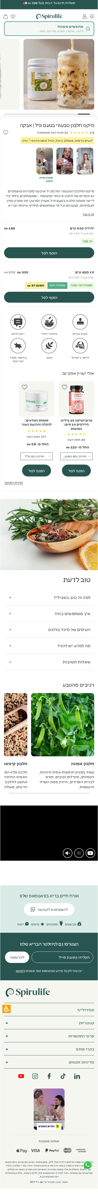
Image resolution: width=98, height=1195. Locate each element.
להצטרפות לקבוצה (52, 909)
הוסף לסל (76, 470)
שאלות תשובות (76, 661)
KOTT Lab (36, 1182)
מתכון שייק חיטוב (46, 179)
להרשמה (17, 957)
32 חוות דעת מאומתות (52, 132)
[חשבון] (85, 16)
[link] (90, 853)
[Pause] (79, 853)
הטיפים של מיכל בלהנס (69, 629)
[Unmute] (67, 853)
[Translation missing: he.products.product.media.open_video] (85, 161)
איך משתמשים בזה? (72, 613)
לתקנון (20, 970)
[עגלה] (5, 16)
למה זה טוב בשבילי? (72, 597)
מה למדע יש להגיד (73, 645)
